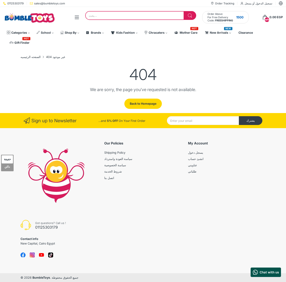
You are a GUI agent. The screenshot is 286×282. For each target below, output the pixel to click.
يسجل (248, 3)
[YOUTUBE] (41, 255)
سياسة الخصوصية (115, 165)
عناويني (192, 165)
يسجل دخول (195, 152)
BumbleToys (41, 277)
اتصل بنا (109, 178)
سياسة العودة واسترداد (118, 159)
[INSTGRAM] (32, 255)
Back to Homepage (143, 103)
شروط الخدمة (113, 171)
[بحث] (190, 15)
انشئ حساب (196, 159)
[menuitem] (18, 33)
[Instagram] (50, 255)
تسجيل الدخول (263, 3)
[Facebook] (23, 255)
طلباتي (192, 171)
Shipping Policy (114, 152)
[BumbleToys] (29, 17)
